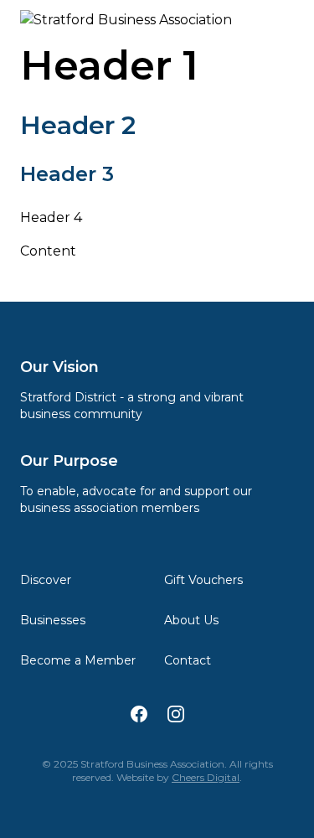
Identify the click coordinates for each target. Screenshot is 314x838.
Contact (187, 660)
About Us (191, 620)
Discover (45, 579)
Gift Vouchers (203, 579)
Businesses (52, 620)
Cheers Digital (205, 777)
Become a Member (78, 660)
